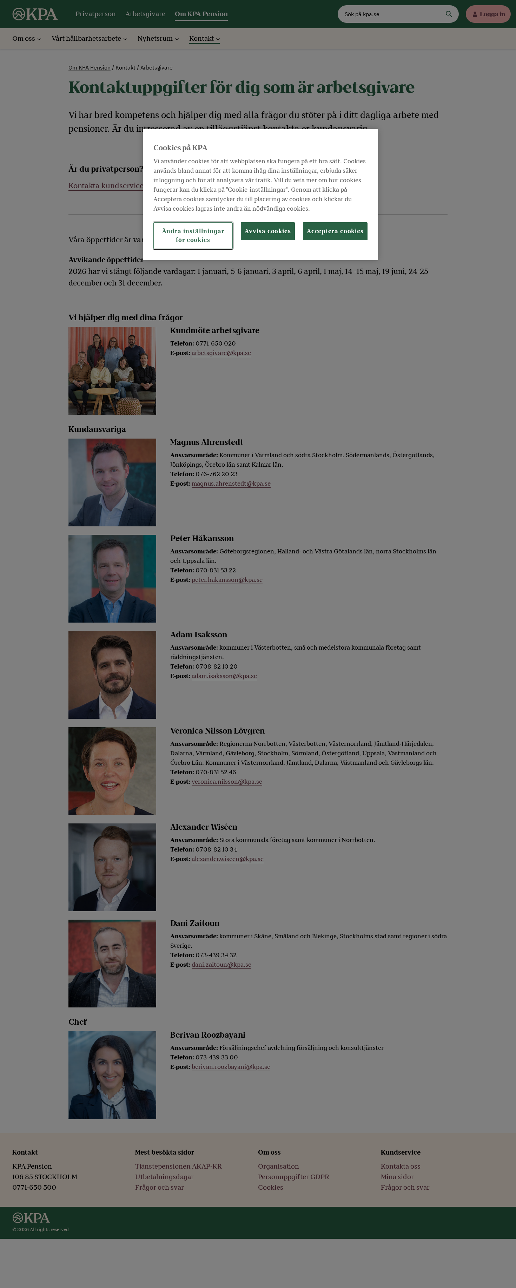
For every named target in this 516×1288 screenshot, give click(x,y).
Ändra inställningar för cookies (193, 236)
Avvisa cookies (268, 231)
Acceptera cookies (335, 231)
